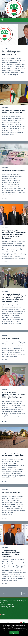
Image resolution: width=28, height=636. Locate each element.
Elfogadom (14, 633)
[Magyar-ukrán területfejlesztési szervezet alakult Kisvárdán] (14, 94)
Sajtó (6, 48)
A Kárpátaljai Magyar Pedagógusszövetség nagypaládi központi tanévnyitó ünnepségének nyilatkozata (13, 395)
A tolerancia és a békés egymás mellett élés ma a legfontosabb (13, 455)
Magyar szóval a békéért (11, 493)
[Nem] (26, 630)
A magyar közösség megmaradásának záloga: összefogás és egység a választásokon (11, 553)
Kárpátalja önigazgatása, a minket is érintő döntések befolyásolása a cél (11, 53)
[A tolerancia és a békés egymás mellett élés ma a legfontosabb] (14, 437)
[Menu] (25, 20)
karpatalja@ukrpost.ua (20, 608)
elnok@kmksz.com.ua (9, 608)
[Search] (2, 20)
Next (24, 593)
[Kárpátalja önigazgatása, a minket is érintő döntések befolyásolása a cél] (14, 34)
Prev (4, 593)
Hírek (3, 48)
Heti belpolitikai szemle (10, 338)
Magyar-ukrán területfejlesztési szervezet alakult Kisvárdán (13, 111)
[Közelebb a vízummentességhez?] (14, 154)
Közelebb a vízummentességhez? (13, 170)
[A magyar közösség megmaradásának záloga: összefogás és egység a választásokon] (14, 534)
